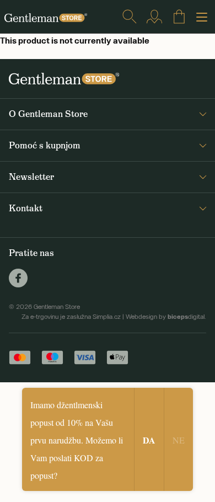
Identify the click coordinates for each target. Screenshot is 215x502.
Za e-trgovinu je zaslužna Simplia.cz (71, 317)
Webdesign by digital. (166, 317)
